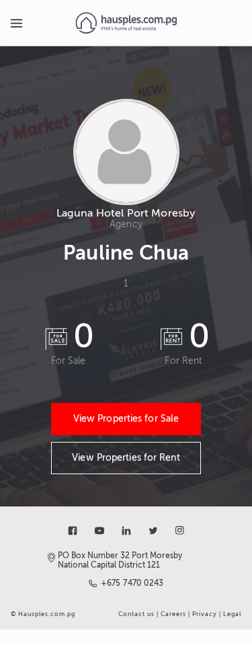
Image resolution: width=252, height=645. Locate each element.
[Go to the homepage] (126, 23)
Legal (232, 614)
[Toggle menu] (16, 22)
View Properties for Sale (126, 419)
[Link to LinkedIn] (126, 530)
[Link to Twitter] (153, 530)
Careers (173, 614)
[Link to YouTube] (99, 530)
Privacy (204, 614)
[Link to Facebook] (72, 530)
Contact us (136, 614)
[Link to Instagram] (180, 530)
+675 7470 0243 (132, 583)
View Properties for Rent (125, 458)
